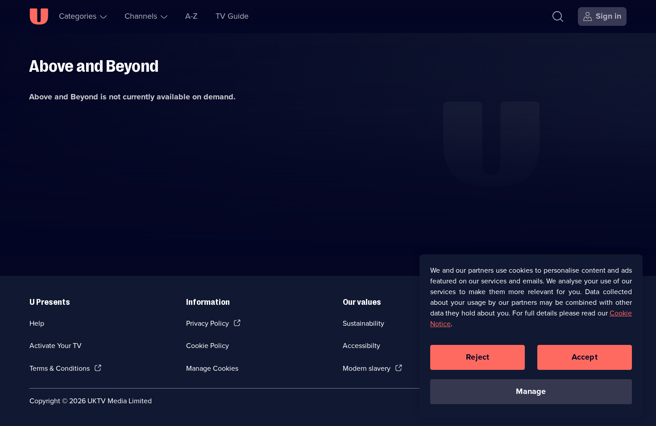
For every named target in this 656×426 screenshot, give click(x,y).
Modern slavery (366, 368)
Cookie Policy (207, 345)
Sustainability (363, 323)
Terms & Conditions (59, 368)
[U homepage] (38, 16)
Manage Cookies (212, 368)
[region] (531, 335)
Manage (531, 391)
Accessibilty (361, 345)
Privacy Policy (207, 323)
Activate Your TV (55, 345)
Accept (585, 357)
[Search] (557, 16)
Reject (477, 357)
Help (36, 323)
